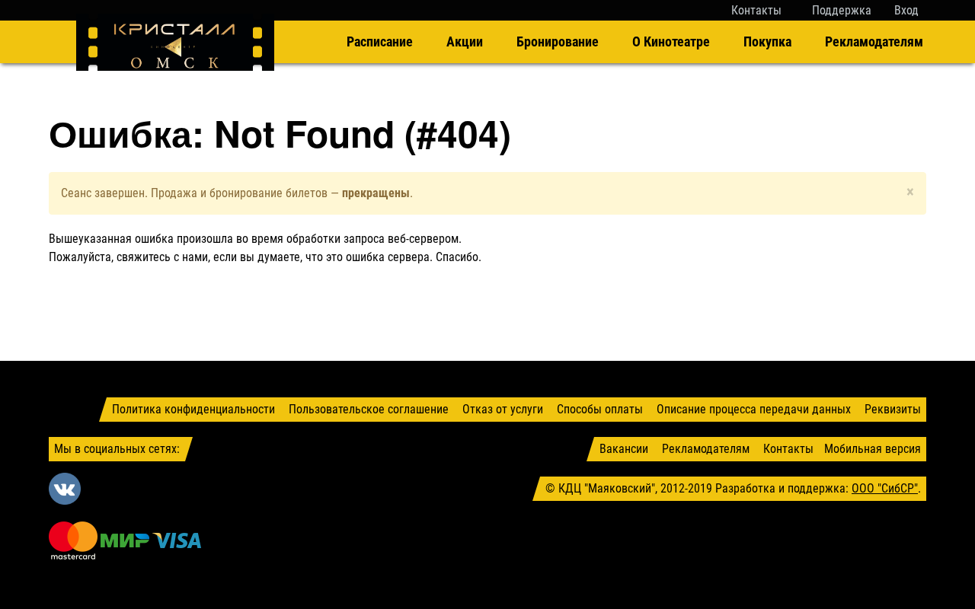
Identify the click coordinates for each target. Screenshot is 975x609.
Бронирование (557, 41)
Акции (464, 41)
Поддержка (841, 10)
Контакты (756, 10)
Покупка (767, 41)
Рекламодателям (874, 41)
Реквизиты (893, 409)
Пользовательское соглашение (369, 409)
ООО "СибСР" (885, 488)
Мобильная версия (872, 449)
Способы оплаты (600, 409)
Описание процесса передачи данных (754, 409)
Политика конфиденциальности (193, 409)
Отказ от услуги (502, 409)
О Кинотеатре (671, 41)
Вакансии (623, 449)
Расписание (380, 41)
